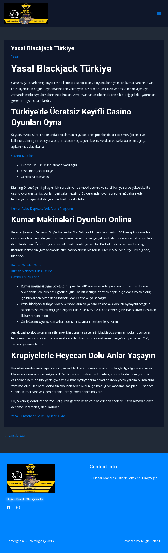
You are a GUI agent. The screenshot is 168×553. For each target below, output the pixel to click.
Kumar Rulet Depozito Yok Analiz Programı (42, 208)
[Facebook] (8, 507)
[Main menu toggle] (159, 13)
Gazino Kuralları (22, 155)
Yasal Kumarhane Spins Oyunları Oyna (38, 416)
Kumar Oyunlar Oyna (26, 265)
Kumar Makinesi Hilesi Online (31, 271)
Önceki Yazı (15, 435)
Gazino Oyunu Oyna (25, 277)
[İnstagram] (18, 507)
